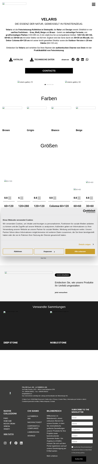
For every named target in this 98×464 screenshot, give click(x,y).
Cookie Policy (62, 399)
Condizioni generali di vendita (30, 401)
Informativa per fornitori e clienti (77, 399)
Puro (6, 418)
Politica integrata (44, 401)
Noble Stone (58, 342)
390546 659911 (29, 391)
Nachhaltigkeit (34, 422)
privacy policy (80, 453)
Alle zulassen (80, 251)
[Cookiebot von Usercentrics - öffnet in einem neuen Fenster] (84, 211)
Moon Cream (9, 423)
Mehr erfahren (52, 456)
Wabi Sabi (7, 421)
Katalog (18, 60)
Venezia (7, 426)
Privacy (55, 399)
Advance (31, 436)
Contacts (49, 70)
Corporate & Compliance (33, 427)
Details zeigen (85, 244)
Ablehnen (18, 251)
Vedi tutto (9, 434)
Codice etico (48, 399)
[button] (73, 59)
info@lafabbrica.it (27, 393)
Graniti (7, 429)
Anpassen (48, 251)
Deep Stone (11, 342)
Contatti (52, 401)
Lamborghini (33, 432)
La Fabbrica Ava (32, 417)
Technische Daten (44, 60)
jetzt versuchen (61, 292)
